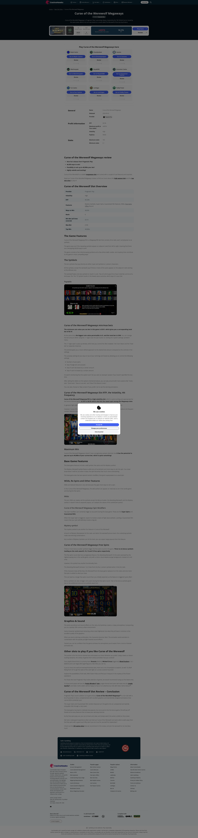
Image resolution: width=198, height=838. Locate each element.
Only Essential (99, 432)
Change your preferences (99, 428)
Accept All (99, 424)
